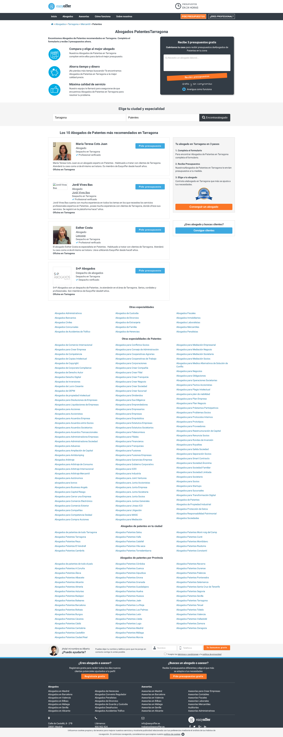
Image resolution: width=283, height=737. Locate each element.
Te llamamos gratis (217, 647)
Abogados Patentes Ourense (191, 568)
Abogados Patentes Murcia (129, 637)
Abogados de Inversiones (67, 381)
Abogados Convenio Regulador (110, 694)
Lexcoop (81, 235)
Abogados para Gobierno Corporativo (134, 464)
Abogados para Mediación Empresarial (196, 345)
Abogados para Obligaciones (191, 375)
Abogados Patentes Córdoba (130, 563)
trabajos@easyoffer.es (153, 726)
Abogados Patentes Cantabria (70, 628)
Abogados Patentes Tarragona (70, 537)
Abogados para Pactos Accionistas (194, 385)
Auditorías (193, 707)
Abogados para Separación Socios (193, 454)
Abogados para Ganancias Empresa (133, 459)
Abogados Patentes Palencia (191, 573)
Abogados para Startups (188, 486)
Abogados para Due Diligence (130, 400)
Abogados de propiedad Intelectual (72, 395)
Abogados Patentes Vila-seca (130, 546)
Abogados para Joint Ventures (131, 478)
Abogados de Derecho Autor (69, 372)
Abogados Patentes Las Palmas (131, 609)
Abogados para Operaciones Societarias (196, 380)
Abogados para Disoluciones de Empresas (76, 400)
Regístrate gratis (95, 676)
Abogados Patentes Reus (67, 541)
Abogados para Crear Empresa (70, 349)
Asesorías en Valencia (153, 697)
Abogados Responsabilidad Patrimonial (196, 513)
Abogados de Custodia (127, 313)
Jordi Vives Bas (81, 192)
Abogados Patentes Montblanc (192, 541)
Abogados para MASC (126, 515)
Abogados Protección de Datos (192, 509)
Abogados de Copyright (67, 363)
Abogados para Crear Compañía (131, 368)
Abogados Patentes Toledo (190, 609)
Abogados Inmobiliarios (188, 317)
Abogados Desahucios (106, 707)
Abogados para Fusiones (128, 450)
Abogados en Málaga (59, 704)
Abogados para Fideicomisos (130, 432)
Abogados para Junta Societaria (131, 492)
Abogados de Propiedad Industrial (193, 504)
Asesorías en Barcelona (153, 694)
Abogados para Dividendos (129, 395)
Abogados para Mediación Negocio (194, 349)
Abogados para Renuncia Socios (192, 435)
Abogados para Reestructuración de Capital (198, 431)
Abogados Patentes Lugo (128, 623)
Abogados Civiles (63, 322)
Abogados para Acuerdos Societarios (73, 427)
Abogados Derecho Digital (68, 377)
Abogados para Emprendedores (131, 404)
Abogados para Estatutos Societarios (134, 427)
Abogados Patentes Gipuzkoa (130, 573)
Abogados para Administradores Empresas (76, 436)
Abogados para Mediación (128, 519)
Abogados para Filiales (127, 436)
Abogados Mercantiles (187, 327)
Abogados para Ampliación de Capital (74, 450)
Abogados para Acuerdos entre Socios (74, 423)
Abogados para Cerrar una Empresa (73, 496)
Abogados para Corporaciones (131, 363)
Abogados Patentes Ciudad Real (71, 637)
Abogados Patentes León (128, 614)
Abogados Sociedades (187, 518)
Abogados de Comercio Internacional (73, 345)
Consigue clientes (204, 230)
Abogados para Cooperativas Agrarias (134, 354)
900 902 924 (101, 726)
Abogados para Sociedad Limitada (193, 472)
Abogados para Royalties (189, 444)
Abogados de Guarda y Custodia (111, 704)
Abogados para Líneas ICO (129, 505)
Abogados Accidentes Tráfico (109, 710)
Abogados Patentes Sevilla (189, 596)
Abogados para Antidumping (69, 455)
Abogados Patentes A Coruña (70, 568)
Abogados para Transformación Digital (196, 495)
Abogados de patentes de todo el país (74, 563)
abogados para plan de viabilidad (193, 394)
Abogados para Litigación (128, 510)
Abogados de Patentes (187, 499)
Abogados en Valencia (59, 697)
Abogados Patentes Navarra (190, 563)
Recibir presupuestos (197, 76)
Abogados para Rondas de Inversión (194, 440)
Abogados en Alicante (59, 710)
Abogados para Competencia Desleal (73, 515)
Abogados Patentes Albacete (69, 577)
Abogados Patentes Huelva (129, 591)
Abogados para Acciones (67, 409)
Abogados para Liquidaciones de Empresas (77, 404)
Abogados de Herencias (127, 331)
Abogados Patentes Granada (130, 582)
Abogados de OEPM (65, 391)
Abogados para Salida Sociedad (192, 449)
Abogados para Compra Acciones (72, 519)
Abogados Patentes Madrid (129, 628)
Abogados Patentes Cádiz (68, 623)
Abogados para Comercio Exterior (72, 505)
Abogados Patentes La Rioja (129, 605)
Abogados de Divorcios (127, 317)
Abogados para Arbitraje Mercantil (72, 473)
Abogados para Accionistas (69, 413)
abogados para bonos (66, 482)
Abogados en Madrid (58, 691)
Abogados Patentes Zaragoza (191, 628)
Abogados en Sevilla (58, 707)
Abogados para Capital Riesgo (70, 492)
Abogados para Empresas (128, 413)
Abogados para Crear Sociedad (131, 386)
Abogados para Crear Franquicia (132, 377)
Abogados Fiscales (186, 313)
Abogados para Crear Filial (128, 372)
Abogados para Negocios (189, 371)
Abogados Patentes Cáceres (69, 619)
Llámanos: (100, 723)
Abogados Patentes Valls (128, 537)
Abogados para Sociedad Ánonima (194, 463)
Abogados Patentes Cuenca (129, 568)
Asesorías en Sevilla (151, 707)
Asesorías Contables (198, 694)
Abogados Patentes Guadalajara (132, 586)
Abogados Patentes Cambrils (69, 550)
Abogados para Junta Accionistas (132, 482)
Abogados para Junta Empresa (131, 487)
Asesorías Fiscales (197, 697)
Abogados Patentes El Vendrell (70, 546)
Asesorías (147, 686)
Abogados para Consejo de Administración (137, 349)
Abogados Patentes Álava (68, 573)
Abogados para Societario (189, 476)
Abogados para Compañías (69, 510)
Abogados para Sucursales (190, 490)
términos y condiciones (188, 654)
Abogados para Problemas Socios (193, 412)
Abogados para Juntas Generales (132, 501)
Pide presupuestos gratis (188, 676)
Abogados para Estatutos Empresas (133, 423)
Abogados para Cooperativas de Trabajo (135, 358)
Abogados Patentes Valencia (191, 614)
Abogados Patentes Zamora (190, 623)
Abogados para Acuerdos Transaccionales (76, 432)
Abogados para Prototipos (189, 421)
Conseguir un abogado (203, 206)
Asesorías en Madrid (152, 691)
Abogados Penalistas (187, 331)
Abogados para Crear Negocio (130, 381)
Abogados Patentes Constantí (191, 550)
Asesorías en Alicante (152, 710)
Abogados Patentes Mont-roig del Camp (196, 532)
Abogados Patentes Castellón (70, 632)
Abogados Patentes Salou (128, 532)
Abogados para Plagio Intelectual (193, 389)
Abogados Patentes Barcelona (70, 605)
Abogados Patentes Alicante (69, 582)
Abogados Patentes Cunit (189, 537)
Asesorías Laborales (198, 701)
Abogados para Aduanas (67, 446)
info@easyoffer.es (151, 723)
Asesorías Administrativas (201, 710)
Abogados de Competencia (68, 354)
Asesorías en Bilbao (151, 701)
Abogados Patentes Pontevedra (192, 577)
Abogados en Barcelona (60, 694)
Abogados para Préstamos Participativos (197, 408)
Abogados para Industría (128, 473)
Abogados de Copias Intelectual (71, 358)
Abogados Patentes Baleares (69, 600)
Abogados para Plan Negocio (191, 403)
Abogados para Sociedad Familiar (193, 467)
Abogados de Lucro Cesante (69, 386)
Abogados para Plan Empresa (191, 398)
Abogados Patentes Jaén (128, 600)
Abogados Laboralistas (188, 322)
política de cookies (172, 734)
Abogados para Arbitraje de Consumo (74, 464)
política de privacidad (211, 654)
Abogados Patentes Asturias (69, 591)
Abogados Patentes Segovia (190, 591)
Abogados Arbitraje (64, 459)
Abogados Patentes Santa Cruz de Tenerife (198, 586)
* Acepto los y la (194, 654)
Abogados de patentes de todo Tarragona (76, 532)
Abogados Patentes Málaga (129, 632)
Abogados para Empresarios (129, 409)
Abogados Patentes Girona (129, 577)
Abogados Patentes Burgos (69, 614)
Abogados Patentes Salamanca (192, 582)
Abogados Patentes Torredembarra (133, 550)
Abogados (53, 686)
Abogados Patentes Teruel (189, 605)
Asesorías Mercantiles (199, 704)
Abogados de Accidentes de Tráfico (72, 331)
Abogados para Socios (187, 481)
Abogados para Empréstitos (129, 418)
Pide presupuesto (150, 146)
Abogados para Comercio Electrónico (73, 501)
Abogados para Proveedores (190, 426)
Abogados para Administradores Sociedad (76, 441)
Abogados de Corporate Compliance (73, 368)
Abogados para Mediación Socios (193, 358)
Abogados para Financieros (129, 441)
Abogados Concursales (66, 327)
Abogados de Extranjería (127, 322)
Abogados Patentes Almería (69, 586)
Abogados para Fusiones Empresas (133, 455)
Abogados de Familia (126, 327)
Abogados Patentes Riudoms (191, 546)
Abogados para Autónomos (69, 478)
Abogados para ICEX (126, 469)
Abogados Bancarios (65, 317)
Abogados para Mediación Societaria (195, 354)
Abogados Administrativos (68, 313)
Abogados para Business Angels (71, 487)
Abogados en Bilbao (58, 701)
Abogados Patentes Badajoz (69, 596)
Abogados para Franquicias (129, 446)
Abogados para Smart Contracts (192, 458)
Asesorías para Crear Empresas (204, 691)
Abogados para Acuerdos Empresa (72, 418)
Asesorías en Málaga (152, 704)
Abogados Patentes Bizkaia (69, 609)
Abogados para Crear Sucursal (131, 391)
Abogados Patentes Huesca (129, 596)
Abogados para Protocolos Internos (194, 417)
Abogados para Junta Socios (130, 496)
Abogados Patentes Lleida (128, 619)
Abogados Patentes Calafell (129, 541)
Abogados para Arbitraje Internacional (74, 469)
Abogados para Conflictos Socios (132, 345)
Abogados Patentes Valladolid (191, 619)
